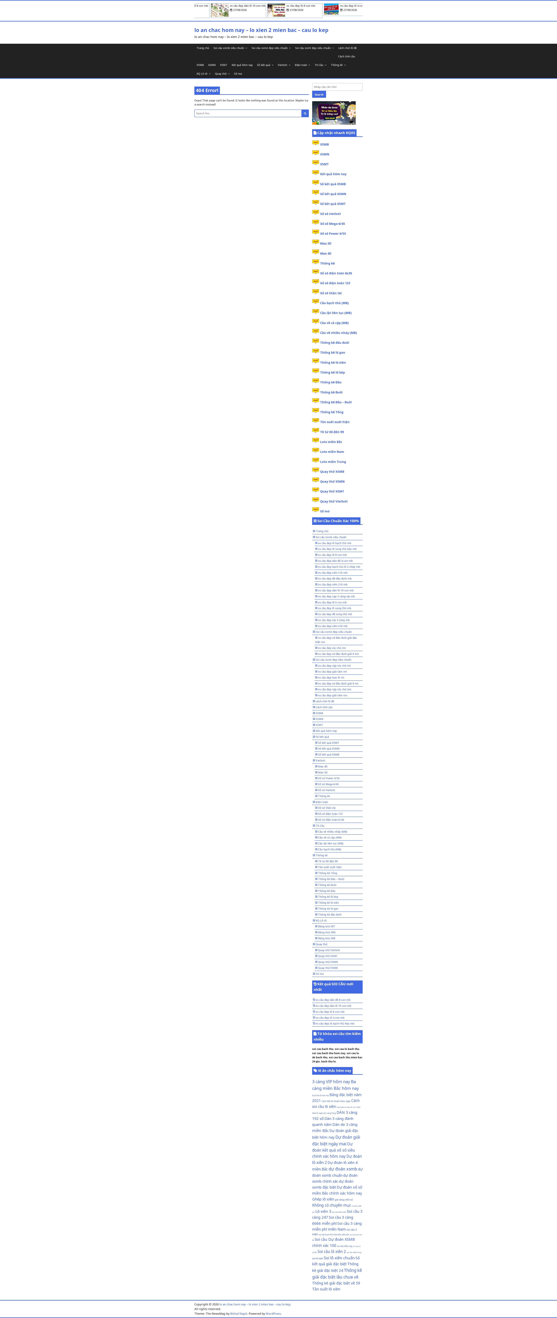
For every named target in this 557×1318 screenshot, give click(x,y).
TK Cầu (319, 65)
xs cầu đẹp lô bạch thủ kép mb (335, 1023)
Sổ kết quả (263, 65)
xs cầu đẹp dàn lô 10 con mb (336, 590)
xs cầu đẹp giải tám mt (332, 671)
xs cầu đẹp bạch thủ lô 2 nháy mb (339, 566)
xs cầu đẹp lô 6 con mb (332, 602)
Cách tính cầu (346, 56)
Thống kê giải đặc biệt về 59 (336, 1283)
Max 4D (325, 253)
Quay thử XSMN (332, 481)
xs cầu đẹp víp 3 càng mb (334, 620)
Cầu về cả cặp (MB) (334, 323)
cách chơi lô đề (347, 48)
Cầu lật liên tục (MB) (336, 313)
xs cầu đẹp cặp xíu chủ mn (334, 689)
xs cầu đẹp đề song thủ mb (335, 614)
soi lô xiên (317, 1258)
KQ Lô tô (202, 73)
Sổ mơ (238, 73)
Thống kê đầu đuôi (334, 343)
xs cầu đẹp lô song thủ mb (334, 608)
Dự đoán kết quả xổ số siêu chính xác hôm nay (333, 1150)
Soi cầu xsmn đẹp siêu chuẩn (270, 48)
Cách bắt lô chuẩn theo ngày (336, 1101)
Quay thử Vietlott (334, 501)
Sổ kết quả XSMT (333, 204)
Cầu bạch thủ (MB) (334, 303)
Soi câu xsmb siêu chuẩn (229, 48)
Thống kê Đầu (331, 382)
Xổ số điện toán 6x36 (336, 273)
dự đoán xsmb (343, 1169)
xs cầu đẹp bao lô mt (331, 677)
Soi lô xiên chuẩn (339, 1257)
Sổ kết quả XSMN (333, 194)
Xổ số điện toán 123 (335, 283)
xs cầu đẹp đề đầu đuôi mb (335, 578)
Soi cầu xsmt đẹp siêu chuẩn (313, 48)
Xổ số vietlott (330, 214)
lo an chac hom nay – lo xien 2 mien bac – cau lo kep (261, 30)
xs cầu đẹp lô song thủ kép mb (337, 549)
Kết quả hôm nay (242, 65)
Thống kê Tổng (331, 412)
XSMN (212, 65)
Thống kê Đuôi (331, 392)
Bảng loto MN (327, 932)
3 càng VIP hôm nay (331, 1081)
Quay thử (221, 73)
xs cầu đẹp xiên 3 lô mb (333, 572)
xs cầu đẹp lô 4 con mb (330, 1017)
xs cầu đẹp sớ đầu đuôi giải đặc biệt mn (336, 640)
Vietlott (282, 65)
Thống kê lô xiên (333, 362)
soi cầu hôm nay (344, 1246)
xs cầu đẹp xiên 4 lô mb (333, 626)
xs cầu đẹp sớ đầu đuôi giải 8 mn (338, 654)
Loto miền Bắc (331, 442)
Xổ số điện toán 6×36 (331, 819)
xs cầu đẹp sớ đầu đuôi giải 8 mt (338, 683)
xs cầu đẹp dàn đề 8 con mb (333, 1000)
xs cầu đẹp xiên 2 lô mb (333, 584)
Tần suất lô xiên (326, 1289)
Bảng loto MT (326, 926)
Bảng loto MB (326, 938)
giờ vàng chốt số (344, 1199)
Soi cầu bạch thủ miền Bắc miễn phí (334, 1234)
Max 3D (325, 243)
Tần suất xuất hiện (335, 422)
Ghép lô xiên (323, 1199)
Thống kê (337, 65)
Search (319, 94)
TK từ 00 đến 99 (332, 432)
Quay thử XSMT (332, 491)
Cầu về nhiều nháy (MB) (338, 333)
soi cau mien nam (339, 1212)
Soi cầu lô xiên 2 (332, 1251)
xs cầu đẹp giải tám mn (332, 695)
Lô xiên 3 (323, 1211)
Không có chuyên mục (331, 1205)
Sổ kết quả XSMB (333, 184)
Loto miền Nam (332, 452)
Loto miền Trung (333, 462)
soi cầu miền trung (354, 1252)
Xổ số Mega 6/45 (332, 224)
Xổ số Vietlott (326, 790)
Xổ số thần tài (331, 293)
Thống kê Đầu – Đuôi (336, 402)
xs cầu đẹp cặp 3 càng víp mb (336, 596)
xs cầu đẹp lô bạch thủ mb (334, 543)
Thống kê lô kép (332, 372)
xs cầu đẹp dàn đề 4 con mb (335, 560)
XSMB (200, 65)
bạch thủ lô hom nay (320, 1095)
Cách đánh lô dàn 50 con (346, 1107)
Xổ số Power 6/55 (333, 234)
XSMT (223, 65)
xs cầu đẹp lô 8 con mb (332, 555)
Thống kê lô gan (332, 352)
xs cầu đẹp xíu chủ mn (332, 648)
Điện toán (301, 65)
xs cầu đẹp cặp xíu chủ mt (334, 665)
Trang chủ (203, 48)
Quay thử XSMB (332, 472)
